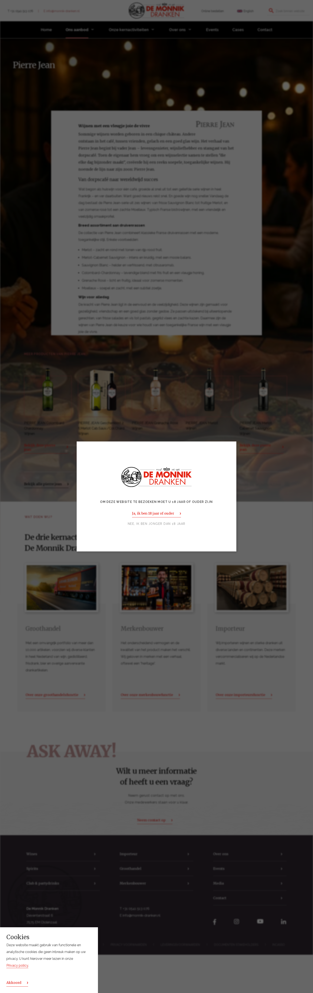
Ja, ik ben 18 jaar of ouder (153, 513)
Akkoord (13, 982)
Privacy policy (17, 966)
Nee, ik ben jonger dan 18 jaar (156, 524)
